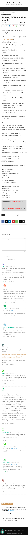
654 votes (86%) (8, 39)
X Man (12, 289)
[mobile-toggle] (2, 9)
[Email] (20, 25)
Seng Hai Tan (5, 432)
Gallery (15, 530)
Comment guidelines (8, 530)
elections (11, 215)
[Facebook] (2, 25)
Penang (16, 215)
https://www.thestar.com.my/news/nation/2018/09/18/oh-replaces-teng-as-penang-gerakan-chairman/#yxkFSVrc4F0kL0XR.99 (14, 355)
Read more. (11, 510)
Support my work (14, 529)
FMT (10, 33)
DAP (7, 215)
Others (7, 12)
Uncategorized (13, 12)
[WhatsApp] (16, 25)
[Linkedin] (9, 25)
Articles (20, 529)
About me (7, 529)
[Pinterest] (13, 25)
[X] (6, 25)
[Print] (23, 25)
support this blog (15, 201)
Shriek (12, 310)
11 (26, 22)
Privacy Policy (21, 530)
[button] (26, 9)
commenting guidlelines (14, 208)
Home (2, 12)
